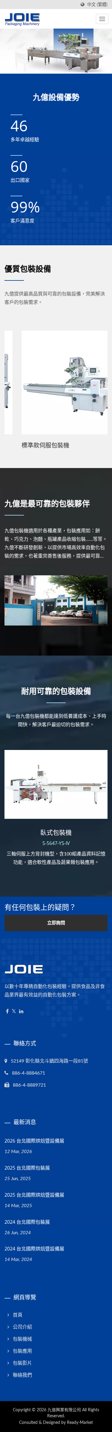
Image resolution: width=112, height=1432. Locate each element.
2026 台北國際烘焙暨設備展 (34, 1140)
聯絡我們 (22, 1375)
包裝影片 (22, 1363)
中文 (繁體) (97, 4)
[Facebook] (7, 1011)
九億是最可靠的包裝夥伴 (47, 503)
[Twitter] (14, 1011)
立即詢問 (56, 923)
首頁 (17, 1315)
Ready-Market (80, 1423)
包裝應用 (22, 1351)
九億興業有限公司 (64, 1410)
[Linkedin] (21, 1011)
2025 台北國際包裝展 (27, 1167)
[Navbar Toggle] (102, 19)
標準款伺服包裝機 (28, 445)
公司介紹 (22, 1327)
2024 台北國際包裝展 (27, 1222)
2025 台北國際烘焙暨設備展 (34, 1195)
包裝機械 (22, 1339)
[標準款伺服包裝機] (56, 382)
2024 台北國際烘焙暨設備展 (34, 1248)
